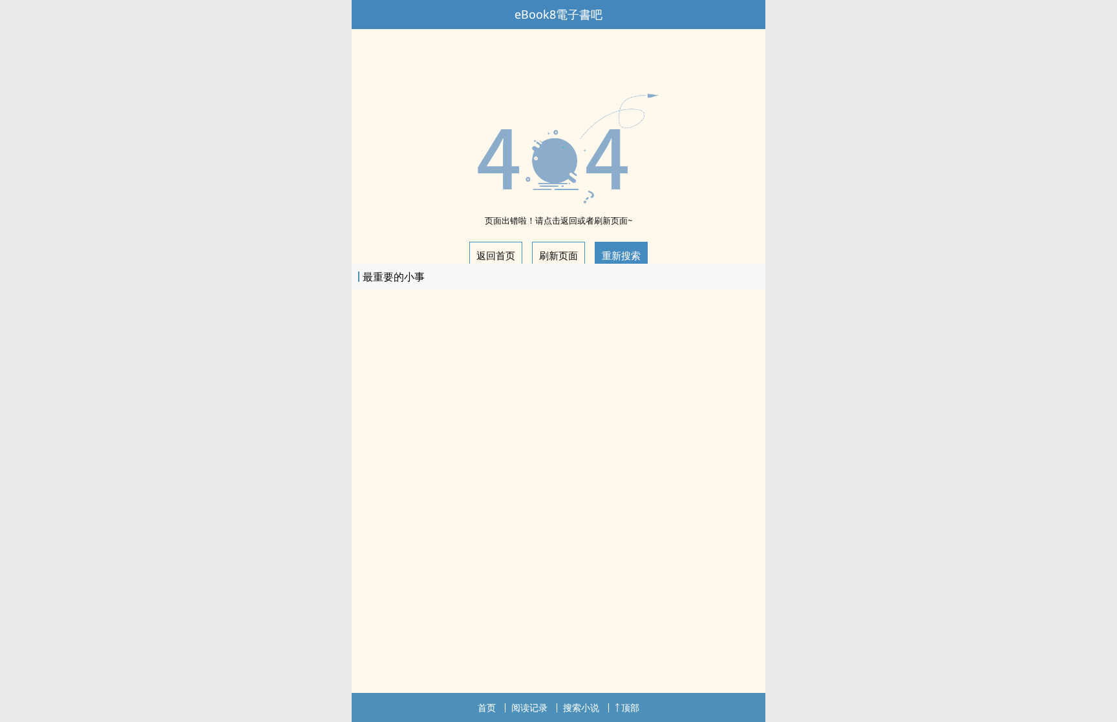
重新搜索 (621, 255)
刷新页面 (558, 255)
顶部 (630, 707)
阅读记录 (529, 707)
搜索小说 (581, 707)
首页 (487, 707)
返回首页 (495, 255)
